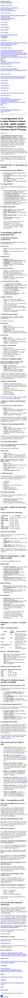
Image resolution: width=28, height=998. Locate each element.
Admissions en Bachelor (6, 953)
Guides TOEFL (4, 977)
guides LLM (10, 931)
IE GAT (12, 34)
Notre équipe (11, 62)
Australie (13, 100)
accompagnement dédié (9, 918)
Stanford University (10, 51)
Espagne (8, 9)
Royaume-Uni (4, 7)
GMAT (4, 29)
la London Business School (18, 923)
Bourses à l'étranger (22, 955)
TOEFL (2, 24)
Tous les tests (11, 962)
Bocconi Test (7, 34)
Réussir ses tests (5, 19)
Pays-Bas (6, 44)
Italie (11, 9)
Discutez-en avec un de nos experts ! (10, 927)
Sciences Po (6, 55)
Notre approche (4, 62)
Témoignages (17, 62)
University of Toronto (11, 57)
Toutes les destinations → (7, 45)
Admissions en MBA (15, 954)
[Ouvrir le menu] (11, 64)
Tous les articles (18, 977)
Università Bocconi (20, 57)
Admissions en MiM (5, 954)
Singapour (5, 102)
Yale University (9, 53)
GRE (7, 29)
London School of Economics (18, 54)
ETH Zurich (11, 55)
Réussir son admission (6, 2)
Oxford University (14, 50)
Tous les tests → (4, 36)
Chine (9, 102)
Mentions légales (5, 990)
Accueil (2, 112)
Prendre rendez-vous (6, 64)
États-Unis (9, 7)
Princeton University (18, 53)
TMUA (2, 34)
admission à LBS (20, 752)
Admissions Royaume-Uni (11, 955)
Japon (12, 102)
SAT (2, 29)
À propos (3, 61)
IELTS (6, 24)
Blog (2, 59)
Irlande (10, 44)
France (4, 9)
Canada (14, 7)
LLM (15, 15)
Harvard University (5, 50)
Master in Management (6, 15)
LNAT (15, 34)
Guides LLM (11, 977)
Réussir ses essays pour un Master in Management (13, 397)
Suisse (2, 44)
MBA (12, 15)
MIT (16, 51)
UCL (9, 54)
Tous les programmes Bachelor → (9, 10)
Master (19, 794)
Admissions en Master (17, 953)
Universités (4, 37)
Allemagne (14, 44)
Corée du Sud (17, 102)
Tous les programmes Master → (8, 18)
